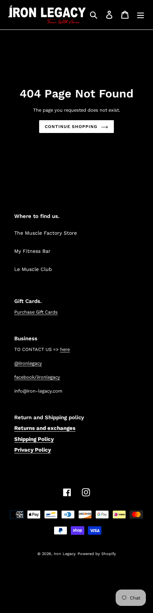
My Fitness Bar (32, 251)
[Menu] (140, 14)
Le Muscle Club (33, 269)
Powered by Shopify (97, 553)
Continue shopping (71, 126)
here (65, 349)
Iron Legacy (65, 553)
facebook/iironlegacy (37, 377)
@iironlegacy (28, 363)
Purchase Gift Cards (36, 312)
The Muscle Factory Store (45, 233)
